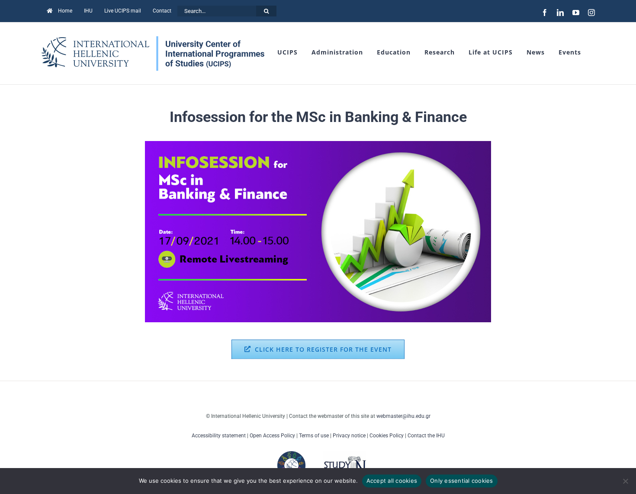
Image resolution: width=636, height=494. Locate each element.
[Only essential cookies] (625, 481)
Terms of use (314, 436)
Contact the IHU (426, 436)
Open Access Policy (272, 436)
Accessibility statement (219, 436)
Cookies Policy (386, 436)
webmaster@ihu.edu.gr (403, 416)
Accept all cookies (392, 480)
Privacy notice (349, 436)
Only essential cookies (461, 480)
